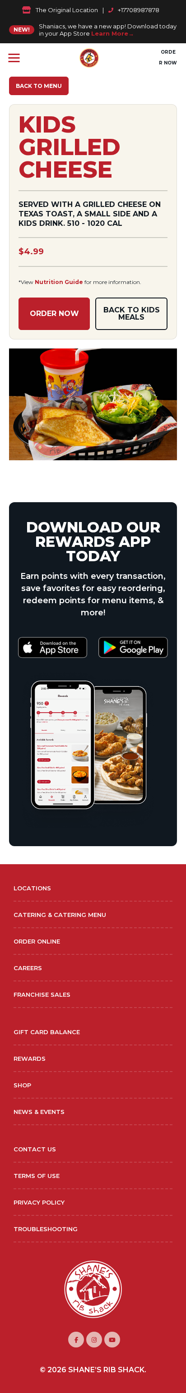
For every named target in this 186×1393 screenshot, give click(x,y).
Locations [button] (32, 888)
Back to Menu (39, 85)
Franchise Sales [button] (42, 994)
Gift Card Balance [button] (47, 1032)
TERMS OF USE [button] (37, 1175)
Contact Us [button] (35, 1149)
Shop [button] (22, 1085)
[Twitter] (112, 1339)
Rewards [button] (30, 1058)
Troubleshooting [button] (46, 1229)
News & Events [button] (39, 1111)
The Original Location (67, 10)
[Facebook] (76, 1339)
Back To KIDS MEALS (131, 313)
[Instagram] (94, 1339)
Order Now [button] (168, 57)
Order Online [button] (37, 941)
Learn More (109, 33)
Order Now (54, 313)
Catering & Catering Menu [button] (60, 914)
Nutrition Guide (59, 282)
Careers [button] (28, 967)
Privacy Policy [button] (39, 1202)
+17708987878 (138, 10)
